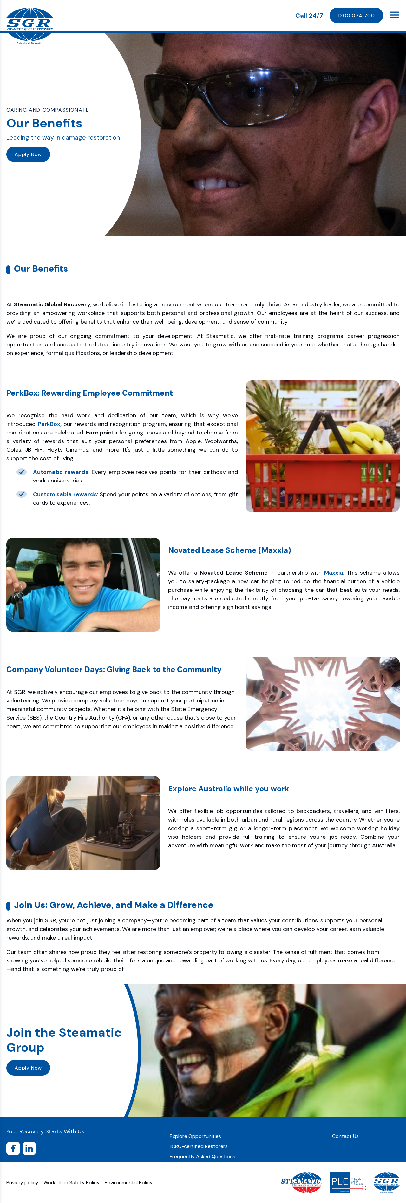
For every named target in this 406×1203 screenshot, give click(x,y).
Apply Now (28, 154)
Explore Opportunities (195, 1136)
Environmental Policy (129, 1182)
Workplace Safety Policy (71, 1182)
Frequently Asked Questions (202, 1156)
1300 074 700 (356, 15)
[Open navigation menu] (395, 15)
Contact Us (345, 1136)
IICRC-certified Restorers (199, 1146)
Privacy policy (22, 1182)
